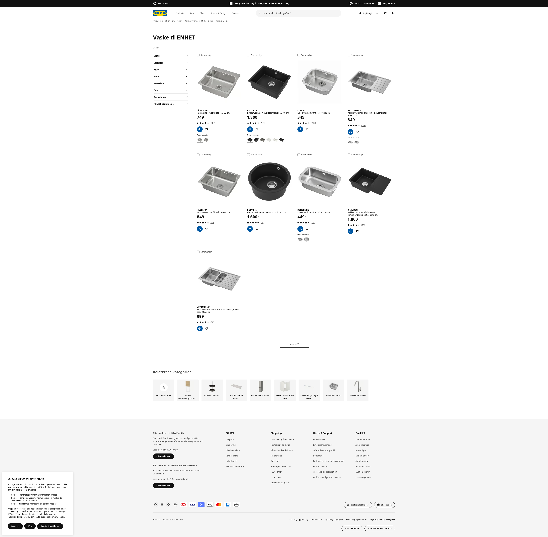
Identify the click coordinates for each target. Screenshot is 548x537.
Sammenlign (206, 55)
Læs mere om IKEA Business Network (171, 479)
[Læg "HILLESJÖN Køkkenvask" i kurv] (200, 229)
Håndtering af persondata (356, 519)
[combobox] (298, 13)
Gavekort (275, 461)
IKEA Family (276, 471)
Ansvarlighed (361, 450)
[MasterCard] (218, 504)
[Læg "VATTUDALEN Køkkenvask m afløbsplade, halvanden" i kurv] (200, 328)
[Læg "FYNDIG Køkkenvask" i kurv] (300, 129)
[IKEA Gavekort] (236, 504)
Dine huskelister (233, 450)
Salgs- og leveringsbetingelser (382, 519)
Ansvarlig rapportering (298, 519)
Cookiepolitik (316, 519)
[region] (37, 503)
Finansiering (276, 455)
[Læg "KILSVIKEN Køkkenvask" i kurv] (250, 129)
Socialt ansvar (361, 461)
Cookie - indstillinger (50, 526)
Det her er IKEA (362, 439)
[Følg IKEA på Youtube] (175, 504)
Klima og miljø (362, 455)
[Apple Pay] (209, 504)
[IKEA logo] (160, 13)
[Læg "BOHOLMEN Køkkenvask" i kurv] (300, 229)
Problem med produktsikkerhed (327, 477)
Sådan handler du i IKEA (282, 450)
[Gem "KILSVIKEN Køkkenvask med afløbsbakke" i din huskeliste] (357, 231)
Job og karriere (362, 445)
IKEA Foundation (363, 466)
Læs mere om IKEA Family (165, 449)
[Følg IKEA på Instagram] (162, 504)
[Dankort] (183, 504)
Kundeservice (319, 439)
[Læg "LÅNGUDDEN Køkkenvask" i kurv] (200, 129)
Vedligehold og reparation (325, 471)
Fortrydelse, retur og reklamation (328, 461)
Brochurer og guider (280, 482)
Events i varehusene (235, 466)
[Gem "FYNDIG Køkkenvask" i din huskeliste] (307, 129)
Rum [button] (192, 13)
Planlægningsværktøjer (281, 466)
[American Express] (227, 504)
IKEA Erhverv (277, 477)
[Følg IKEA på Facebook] (155, 504)
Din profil (230, 439)
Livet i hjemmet (362, 471)
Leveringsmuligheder (322, 445)
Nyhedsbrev (231, 461)
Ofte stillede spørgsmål (324, 450)
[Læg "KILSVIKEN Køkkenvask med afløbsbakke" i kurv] (350, 231)
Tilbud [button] (202, 13)
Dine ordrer (231, 445)
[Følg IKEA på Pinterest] (168, 504)
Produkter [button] (180, 13)
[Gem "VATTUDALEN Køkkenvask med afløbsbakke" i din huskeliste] (357, 132)
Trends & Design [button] (218, 13)
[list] (274, 390)
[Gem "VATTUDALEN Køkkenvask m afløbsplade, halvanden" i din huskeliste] (206, 328)
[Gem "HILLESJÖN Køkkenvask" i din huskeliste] (206, 229)
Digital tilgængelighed (334, 519)
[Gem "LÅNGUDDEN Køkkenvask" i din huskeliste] (206, 129)
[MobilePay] (201, 504)
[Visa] (192, 504)
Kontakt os (318, 455)
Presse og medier (363, 477)
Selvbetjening (232, 455)
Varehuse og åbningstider (282, 439)
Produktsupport (320, 466)
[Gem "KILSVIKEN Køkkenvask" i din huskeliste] (257, 129)
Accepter (15, 526)
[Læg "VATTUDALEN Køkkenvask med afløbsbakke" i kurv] (350, 132)
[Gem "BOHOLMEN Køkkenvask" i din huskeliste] (307, 229)
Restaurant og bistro (280, 445)
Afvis (30, 526)
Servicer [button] (235, 13)
